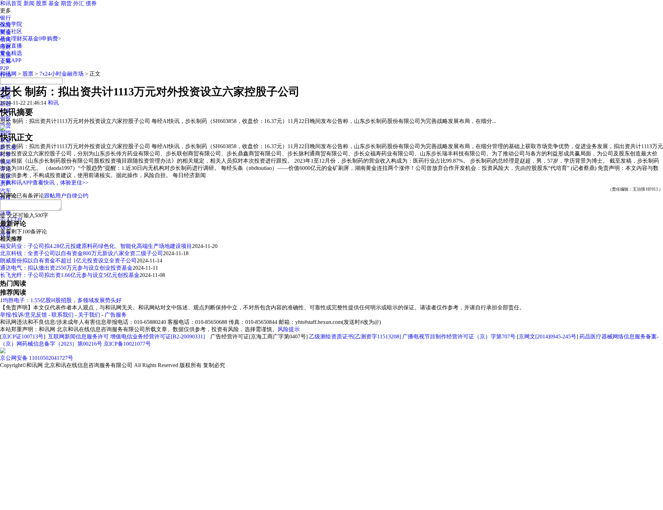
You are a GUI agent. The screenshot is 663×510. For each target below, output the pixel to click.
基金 (53, 3)
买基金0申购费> (41, 38)
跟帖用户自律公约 (66, 196)
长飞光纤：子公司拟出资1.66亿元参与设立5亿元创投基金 (70, 275)
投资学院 (11, 24)
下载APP (10, 60)
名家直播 (11, 46)
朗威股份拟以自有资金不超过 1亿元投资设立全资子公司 (68, 260)
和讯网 (8, 74)
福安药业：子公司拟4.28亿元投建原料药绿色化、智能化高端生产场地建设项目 (96, 246)
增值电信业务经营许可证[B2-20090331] (157, 336)
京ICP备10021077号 (127, 344)
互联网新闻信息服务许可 (78, 336)
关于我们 (89, 315)
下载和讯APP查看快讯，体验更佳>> (44, 182)
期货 (66, 3)
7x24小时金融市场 (61, 74)
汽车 (5, 191)
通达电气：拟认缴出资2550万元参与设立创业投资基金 (66, 268)
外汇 (78, 3)
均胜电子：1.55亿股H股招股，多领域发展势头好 (62, 300)
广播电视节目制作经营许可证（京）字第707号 (459, 336)
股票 (41, 3)
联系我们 (62, 315)
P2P (4, 68)
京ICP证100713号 (23, 336)
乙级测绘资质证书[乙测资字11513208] (355, 336)
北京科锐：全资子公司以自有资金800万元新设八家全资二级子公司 (81, 253)
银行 (5, 18)
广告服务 (116, 315)
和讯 (53, 103)
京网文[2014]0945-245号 (547, 336)
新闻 (29, 3)
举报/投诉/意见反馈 (23, 315)
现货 (5, 125)
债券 (91, 3)
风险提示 (289, 329)
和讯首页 (11, 3)
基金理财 (11, 38)
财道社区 (11, 31)
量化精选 (11, 53)
